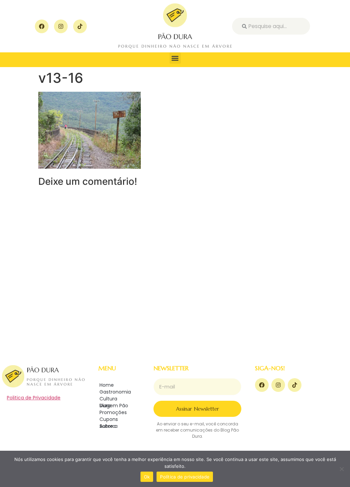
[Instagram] (61, 26)
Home (106, 385)
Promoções (113, 412)
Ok (147, 476)
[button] (175, 58)
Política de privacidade (185, 476)
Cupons (108, 419)
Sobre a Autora (108, 426)
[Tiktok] (80, 26)
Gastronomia (115, 391)
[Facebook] (42, 26)
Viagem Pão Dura (113, 405)
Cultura (108, 398)
